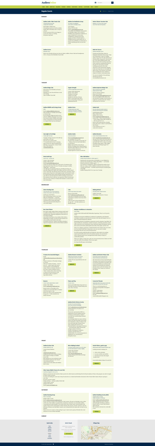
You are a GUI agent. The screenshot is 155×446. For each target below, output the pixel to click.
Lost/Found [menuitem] (86, 6)
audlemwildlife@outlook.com (53, 111)
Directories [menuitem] (74, 6)
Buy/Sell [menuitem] (81, 6)
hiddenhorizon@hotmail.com (77, 195)
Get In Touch (68, 433)
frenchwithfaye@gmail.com (52, 163)
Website (72, 114)
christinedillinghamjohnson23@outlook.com (52, 259)
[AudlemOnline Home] (49, 2)
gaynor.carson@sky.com (51, 385)
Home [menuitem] (43, 6)
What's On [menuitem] (52, 6)
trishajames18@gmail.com (102, 293)
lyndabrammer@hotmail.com (102, 116)
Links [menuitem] (92, 6)
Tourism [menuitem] (63, 6)
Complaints (49, 438)
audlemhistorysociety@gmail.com (78, 307)
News (50, 426)
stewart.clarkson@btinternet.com (103, 95)
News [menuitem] (47, 6)
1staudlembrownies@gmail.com (103, 137)
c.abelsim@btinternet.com (77, 29)
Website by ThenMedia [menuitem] (109, 444)
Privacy (49, 436)
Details (47, 124)
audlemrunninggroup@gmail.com (54, 400)
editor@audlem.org (69, 436)
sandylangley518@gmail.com (52, 286)
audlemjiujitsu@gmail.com (49, 352)
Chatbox (49, 429)
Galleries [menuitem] (58, 6)
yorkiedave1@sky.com (48, 147)
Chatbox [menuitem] (68, 6)
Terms (49, 435)
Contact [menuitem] (96, 6)
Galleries (49, 427)
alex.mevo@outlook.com (76, 353)
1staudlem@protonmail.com (77, 137)
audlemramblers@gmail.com (102, 399)
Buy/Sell (49, 430)
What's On (104, 11)
